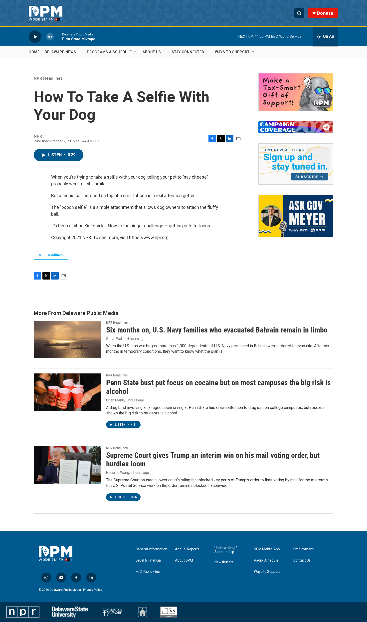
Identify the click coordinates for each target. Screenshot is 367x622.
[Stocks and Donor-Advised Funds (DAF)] (296, 92)
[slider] (58, 36)
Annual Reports (187, 549)
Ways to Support (232, 52)
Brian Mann (115, 400)
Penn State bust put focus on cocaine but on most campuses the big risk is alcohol (218, 387)
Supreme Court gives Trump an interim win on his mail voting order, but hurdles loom (213, 459)
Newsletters (223, 562)
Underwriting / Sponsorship (225, 550)
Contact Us (302, 560)
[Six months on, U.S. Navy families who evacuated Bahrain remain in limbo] (67, 339)
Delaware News (60, 52)
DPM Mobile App (267, 549)
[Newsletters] (296, 164)
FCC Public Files (148, 572)
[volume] (50, 36)
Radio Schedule (266, 560)
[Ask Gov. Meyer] (296, 216)
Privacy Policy (92, 590)
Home (34, 52)
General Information (151, 549)
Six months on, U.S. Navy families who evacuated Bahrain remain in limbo (217, 329)
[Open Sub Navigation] (80, 52)
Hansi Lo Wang (117, 473)
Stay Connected (188, 52)
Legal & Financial (149, 560)
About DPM (184, 560)
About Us (152, 52)
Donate (325, 13)
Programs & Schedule (109, 52)
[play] (35, 36)
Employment (303, 549)
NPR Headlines (48, 78)
